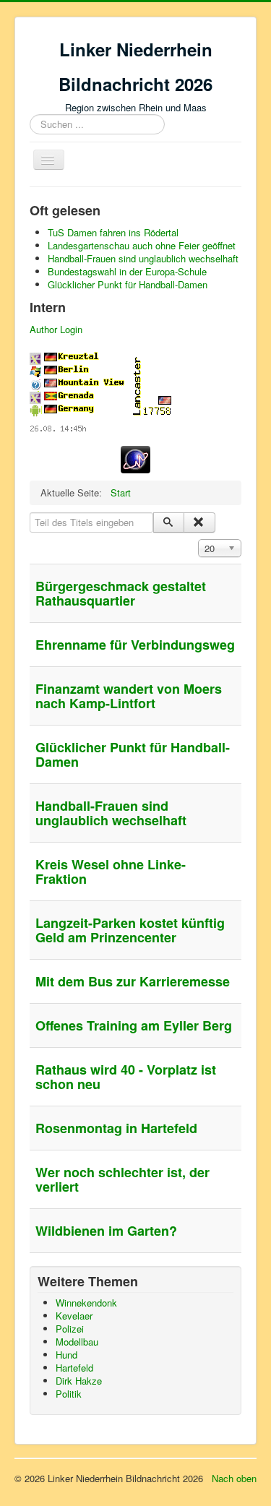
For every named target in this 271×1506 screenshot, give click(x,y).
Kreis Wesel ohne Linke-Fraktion (110, 871)
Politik (69, 1393)
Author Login (56, 329)
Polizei (70, 1328)
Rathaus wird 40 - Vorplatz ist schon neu (125, 1076)
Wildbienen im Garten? (106, 1230)
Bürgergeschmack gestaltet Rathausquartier (120, 593)
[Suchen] (168, 522)
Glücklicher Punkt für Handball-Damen (132, 754)
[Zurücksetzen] (199, 522)
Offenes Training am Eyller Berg (133, 1025)
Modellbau (77, 1341)
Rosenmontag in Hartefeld (116, 1128)
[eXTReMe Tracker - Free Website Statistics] (135, 458)
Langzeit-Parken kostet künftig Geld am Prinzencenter (130, 930)
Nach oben (234, 1478)
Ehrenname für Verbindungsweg (135, 644)
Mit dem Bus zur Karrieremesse (132, 981)
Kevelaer (74, 1315)
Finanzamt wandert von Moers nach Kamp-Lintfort (128, 696)
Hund (66, 1354)
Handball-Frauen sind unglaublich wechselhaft (110, 813)
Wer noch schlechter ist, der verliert (122, 1179)
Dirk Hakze (79, 1380)
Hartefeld (74, 1367)
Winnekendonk (86, 1302)
